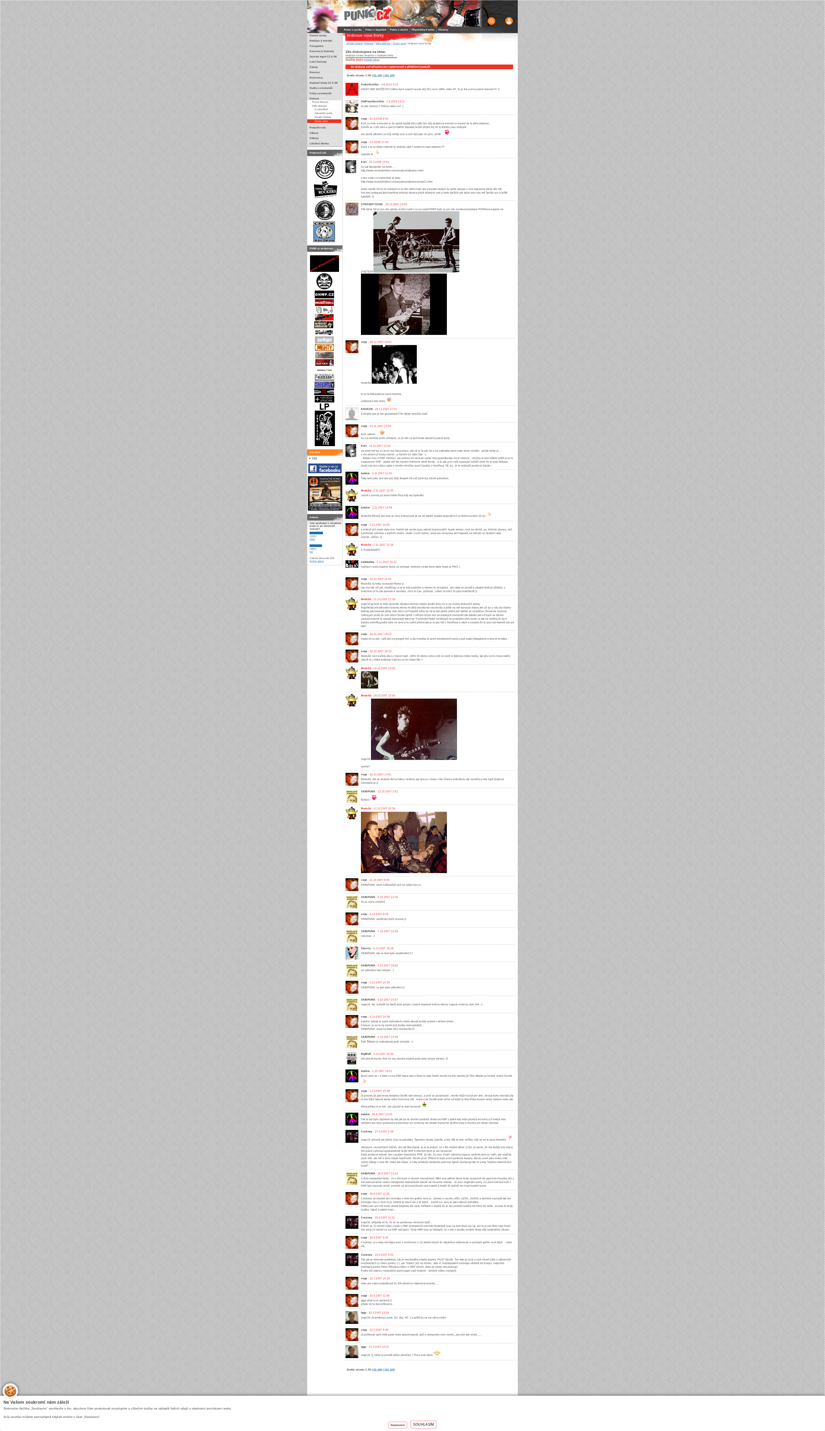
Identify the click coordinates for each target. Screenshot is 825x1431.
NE (311, 552)
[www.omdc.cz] (325, 509)
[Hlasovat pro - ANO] (322, 533)
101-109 (389, 75)
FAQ (314, 458)
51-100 (377, 75)
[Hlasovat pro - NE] (322, 546)
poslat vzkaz (371, 59)
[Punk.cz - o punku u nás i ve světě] (367, 13)
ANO (312, 539)
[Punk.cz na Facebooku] (325, 472)
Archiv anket (317, 561)
